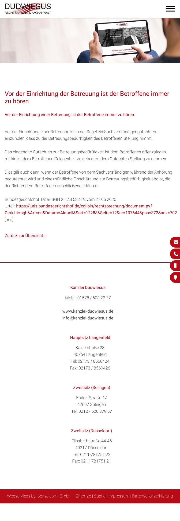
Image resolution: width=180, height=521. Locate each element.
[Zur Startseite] (28, 13)
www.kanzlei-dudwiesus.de (87, 311)
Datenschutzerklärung (152, 496)
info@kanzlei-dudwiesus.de (87, 317)
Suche (99, 496)
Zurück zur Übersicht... (26, 235)
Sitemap (83, 496)
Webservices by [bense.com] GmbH (39, 496)
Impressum (118, 496)
